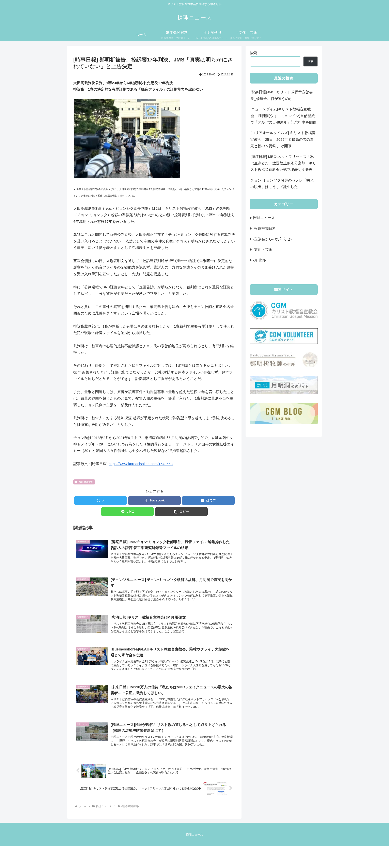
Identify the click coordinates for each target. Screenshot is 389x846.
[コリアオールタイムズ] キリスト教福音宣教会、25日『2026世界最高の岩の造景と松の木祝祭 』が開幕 (282, 139)
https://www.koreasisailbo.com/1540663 (141, 464)
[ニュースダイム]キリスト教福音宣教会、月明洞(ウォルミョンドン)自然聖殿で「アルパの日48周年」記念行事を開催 (283, 115)
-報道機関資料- (86, 481)
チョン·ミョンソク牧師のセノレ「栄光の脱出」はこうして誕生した (282, 183)
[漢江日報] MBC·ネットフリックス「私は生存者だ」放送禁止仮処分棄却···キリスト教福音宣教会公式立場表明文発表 (283, 163)
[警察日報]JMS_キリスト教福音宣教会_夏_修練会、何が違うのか (282, 95)
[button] (181, 511)
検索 (253, 53)
